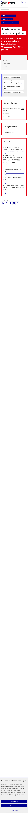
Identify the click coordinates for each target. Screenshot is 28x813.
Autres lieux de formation (11, 22)
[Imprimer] (2, 203)
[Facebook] (17, 203)
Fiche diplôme (8, 19)
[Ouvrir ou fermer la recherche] (22, 2)
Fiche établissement (9, 16)
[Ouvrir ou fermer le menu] (26, 2)
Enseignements (6, 63)
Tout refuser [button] (14, 806)
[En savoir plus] (22, 84)
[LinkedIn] (10, 203)
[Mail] (6, 203)
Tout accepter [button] (14, 801)
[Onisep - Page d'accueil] (11, 3)
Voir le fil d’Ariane (5, 9)
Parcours (5, 66)
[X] (14, 203)
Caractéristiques (6, 60)
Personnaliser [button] (14, 810)
